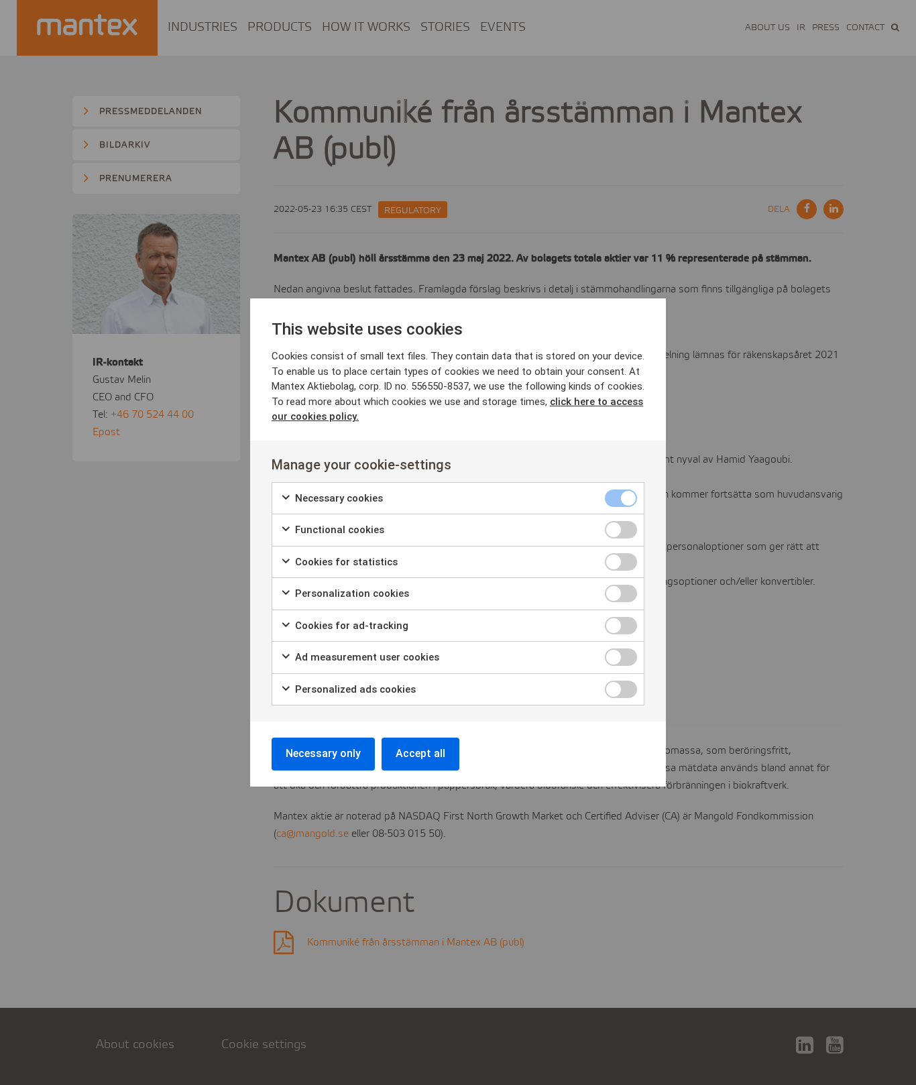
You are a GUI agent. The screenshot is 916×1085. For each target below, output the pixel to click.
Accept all (420, 753)
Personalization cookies (350, 593)
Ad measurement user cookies (365, 657)
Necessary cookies (337, 498)
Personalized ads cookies (354, 689)
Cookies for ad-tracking (350, 626)
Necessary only (323, 753)
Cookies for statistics (345, 562)
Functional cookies (338, 530)
